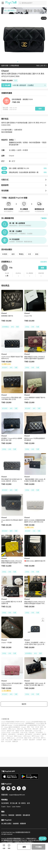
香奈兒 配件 (28, 731)
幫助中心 (4, 815)
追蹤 (42, 268)
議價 (24, 847)
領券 (40, 109)
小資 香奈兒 (20, 734)
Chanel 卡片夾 (5, 732)
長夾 (13, 254)
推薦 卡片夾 (17, 740)
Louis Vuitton (16, 806)
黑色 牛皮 (20, 729)
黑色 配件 (35, 729)
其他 (36, 254)
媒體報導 (23, 823)
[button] (7, 274)
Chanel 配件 (15, 732)
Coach (3, 806)
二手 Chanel (9, 736)
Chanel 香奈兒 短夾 (10, 727)
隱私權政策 (26, 815)
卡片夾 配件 (39, 732)
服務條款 (18, 815)
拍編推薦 (16, 823)
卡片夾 (37, 727)
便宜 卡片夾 (27, 738)
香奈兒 (18, 727)
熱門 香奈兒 (28, 734)
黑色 (28, 727)
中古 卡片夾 (8, 740)
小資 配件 (39, 740)
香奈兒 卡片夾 (20, 731)
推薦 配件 (15, 741)
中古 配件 (8, 741)
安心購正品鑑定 (6, 823)
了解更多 (43, 218)
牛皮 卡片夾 (23, 732)
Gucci (9, 806)
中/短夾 (25, 150)
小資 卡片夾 (36, 738)
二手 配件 (25, 740)
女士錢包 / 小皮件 (15, 150)
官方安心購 (13, 803)
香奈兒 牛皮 (10, 731)
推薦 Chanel (11, 738)
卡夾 (29, 254)
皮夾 (28, 803)
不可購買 (38, 847)
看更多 (24, 704)
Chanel (11, 156)
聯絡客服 (11, 815)
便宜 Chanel (18, 736)
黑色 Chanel (12, 729)
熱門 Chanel (35, 736)
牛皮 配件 (31, 732)
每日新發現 (5, 803)
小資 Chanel (26, 736)
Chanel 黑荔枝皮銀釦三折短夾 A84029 (13, 722)
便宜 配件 (32, 740)
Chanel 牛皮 (37, 731)
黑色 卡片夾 (27, 729)
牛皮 (32, 727)
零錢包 (21, 254)
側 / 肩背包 (22, 803)
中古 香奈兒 (37, 734)
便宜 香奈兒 (11, 734)
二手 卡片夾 (19, 738)
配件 (41, 727)
